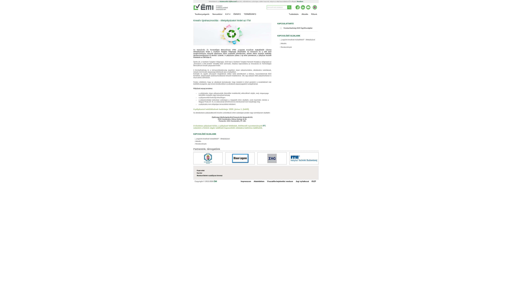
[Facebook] (297, 7)
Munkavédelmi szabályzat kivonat (209, 176)
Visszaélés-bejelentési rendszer (280, 181)
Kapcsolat (201, 170)
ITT (264, 126)
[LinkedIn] (303, 7)
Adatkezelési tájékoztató (228, 1)
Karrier (199, 173)
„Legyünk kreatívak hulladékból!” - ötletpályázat (212, 139)
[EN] (315, 7)
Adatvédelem (259, 181)
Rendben (300, 1)
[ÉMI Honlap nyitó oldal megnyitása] (210, 9)
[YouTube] (308, 7)
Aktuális (198, 141)
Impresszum (246, 181)
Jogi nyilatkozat (302, 181)
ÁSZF (313, 181)
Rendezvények (200, 144)
